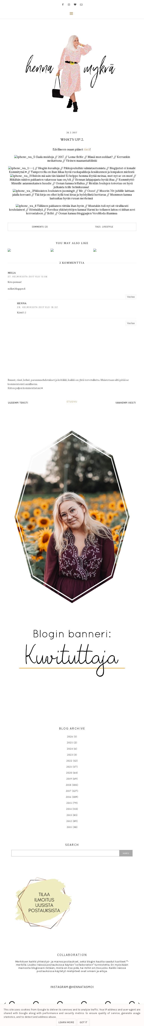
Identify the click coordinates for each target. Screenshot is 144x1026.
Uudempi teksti (18, 402)
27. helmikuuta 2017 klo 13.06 (28, 276)
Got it (83, 1022)
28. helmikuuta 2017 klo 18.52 (37, 307)
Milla (12, 273)
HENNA (22, 303)
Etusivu (72, 401)
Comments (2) (40, 227)
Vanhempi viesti (126, 402)
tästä (87, 149)
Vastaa (131, 296)
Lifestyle (107, 227)
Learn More (66, 1022)
